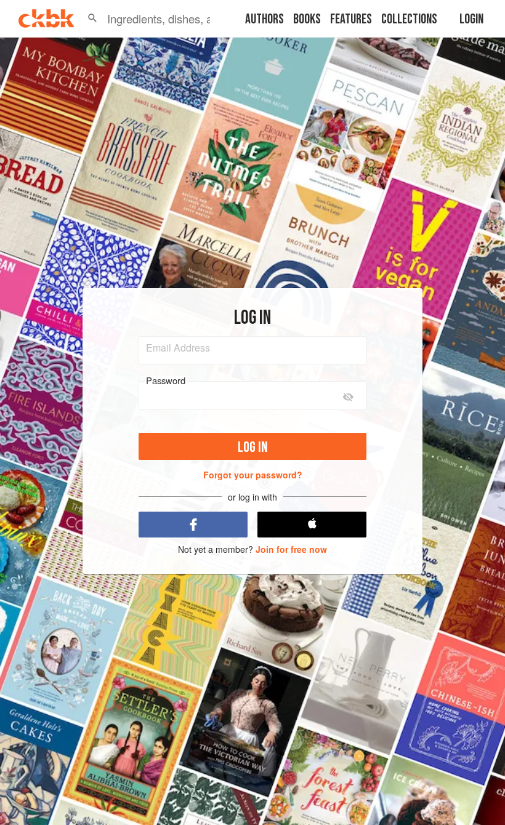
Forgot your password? (252, 475)
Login (471, 19)
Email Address (178, 348)
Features (351, 19)
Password (165, 380)
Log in (253, 447)
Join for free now (291, 549)
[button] (92, 18)
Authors (264, 19)
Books (307, 19)
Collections (409, 19)
